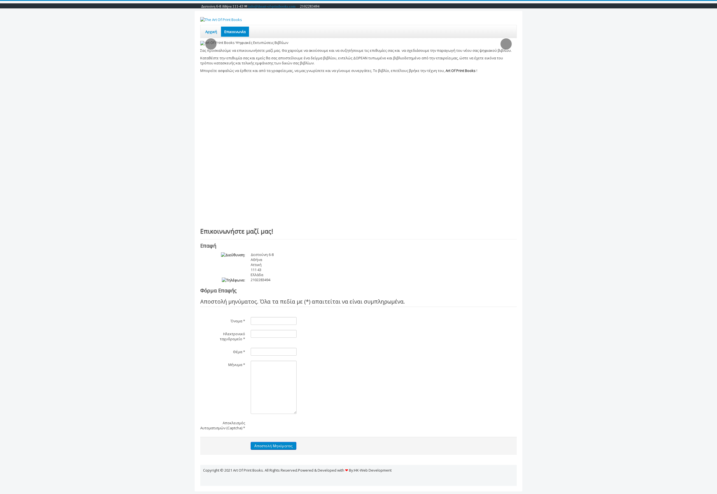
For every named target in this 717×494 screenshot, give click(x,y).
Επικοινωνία (235, 31)
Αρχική (211, 31)
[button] (210, 44)
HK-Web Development (373, 470)
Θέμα (239, 351)
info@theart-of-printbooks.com (271, 6)
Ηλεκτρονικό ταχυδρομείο (232, 336)
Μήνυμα (236, 364)
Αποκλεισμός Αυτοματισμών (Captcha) (222, 425)
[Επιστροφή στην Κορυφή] (512, 478)
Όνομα (238, 320)
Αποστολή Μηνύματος (273, 445)
